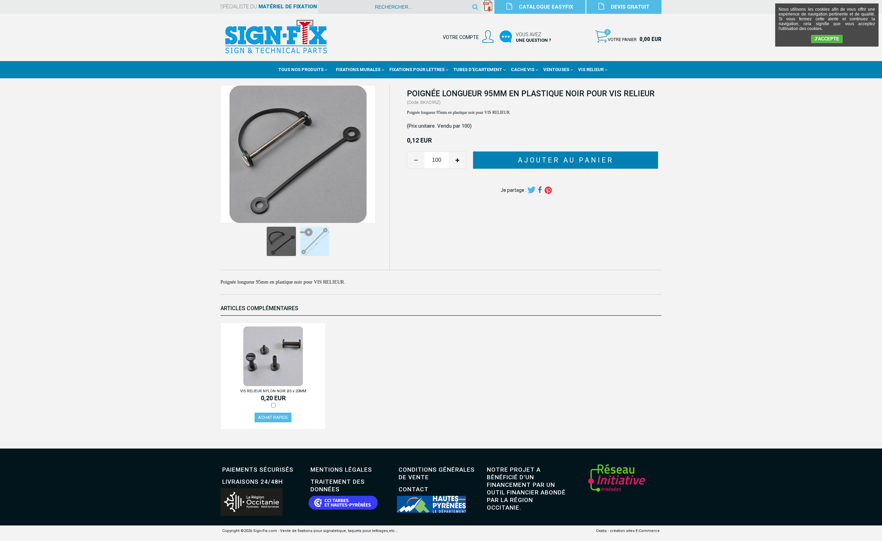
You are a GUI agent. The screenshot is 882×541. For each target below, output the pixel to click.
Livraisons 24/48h (252, 481)
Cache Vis (522, 69)
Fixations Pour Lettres (416, 69)
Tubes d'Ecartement (477, 69)
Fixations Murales (358, 69)
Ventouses (556, 69)
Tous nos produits (301, 69)
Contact (414, 489)
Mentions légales (341, 469)
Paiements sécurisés (258, 469)
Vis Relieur (591, 69)
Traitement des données (337, 485)
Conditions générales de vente (437, 473)
